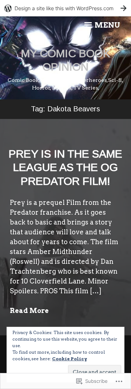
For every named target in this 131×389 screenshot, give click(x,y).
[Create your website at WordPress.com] (65, 8)
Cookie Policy (69, 358)
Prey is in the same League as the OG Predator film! (65, 167)
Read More (29, 310)
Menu (106, 25)
